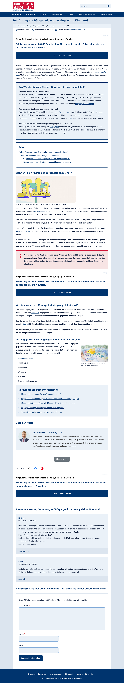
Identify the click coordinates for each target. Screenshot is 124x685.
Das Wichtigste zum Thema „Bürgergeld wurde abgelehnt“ (44, 152)
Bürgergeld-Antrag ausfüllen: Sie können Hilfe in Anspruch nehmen (48, 403)
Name (22, 634)
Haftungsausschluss (55, 674)
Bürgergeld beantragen (48, 26)
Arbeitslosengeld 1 (58, 14)
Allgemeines (29, 14)
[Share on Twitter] (29, 469)
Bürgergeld (15, 14)
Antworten (22, 551)
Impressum (31, 674)
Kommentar (24, 605)
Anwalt (26, 324)
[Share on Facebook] (35, 469)
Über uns (80, 674)
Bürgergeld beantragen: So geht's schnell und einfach (42, 394)
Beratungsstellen (106, 14)
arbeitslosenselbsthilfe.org (23, 26)
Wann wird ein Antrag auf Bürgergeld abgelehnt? (40, 155)
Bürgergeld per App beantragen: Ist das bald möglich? (42, 408)
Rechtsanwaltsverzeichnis (87, 14)
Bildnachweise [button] (62, 459)
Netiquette (99, 588)
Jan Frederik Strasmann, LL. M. (77, 29)
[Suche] (108, 6)
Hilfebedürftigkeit (41, 211)
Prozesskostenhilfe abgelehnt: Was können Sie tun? (41, 412)
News (71, 14)
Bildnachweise (69, 674)
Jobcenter (42, 14)
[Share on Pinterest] (42, 469)
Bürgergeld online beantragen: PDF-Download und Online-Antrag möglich (50, 399)
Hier (70, 118)
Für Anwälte (89, 674)
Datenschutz (42, 674)
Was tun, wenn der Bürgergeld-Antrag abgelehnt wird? (48, 159)
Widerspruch (64, 112)
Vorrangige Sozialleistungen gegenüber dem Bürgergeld (48, 162)
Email (22, 645)
